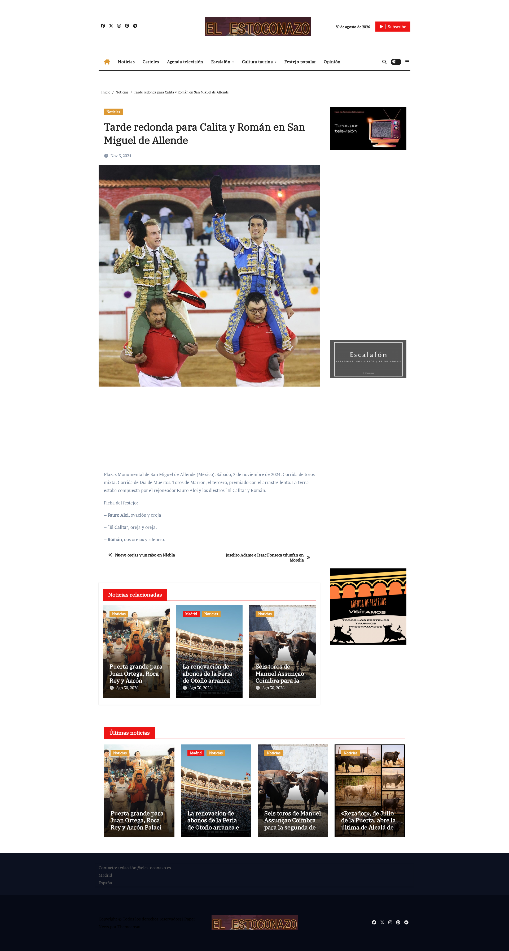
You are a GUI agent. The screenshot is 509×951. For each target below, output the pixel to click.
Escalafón (221, 62)
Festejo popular (300, 62)
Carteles (151, 62)
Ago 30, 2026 (127, 687)
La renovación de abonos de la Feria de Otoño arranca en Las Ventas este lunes (208, 680)
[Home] (107, 62)
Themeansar (129, 926)
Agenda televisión (185, 62)
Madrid (191, 613)
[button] (407, 61)
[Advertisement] (210, 429)
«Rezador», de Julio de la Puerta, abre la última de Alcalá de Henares (368, 823)
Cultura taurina (258, 62)
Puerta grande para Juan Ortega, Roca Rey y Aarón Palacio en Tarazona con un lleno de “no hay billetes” (138, 830)
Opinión (332, 62)
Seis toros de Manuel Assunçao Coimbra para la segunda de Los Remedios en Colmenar (292, 827)
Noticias (126, 62)
